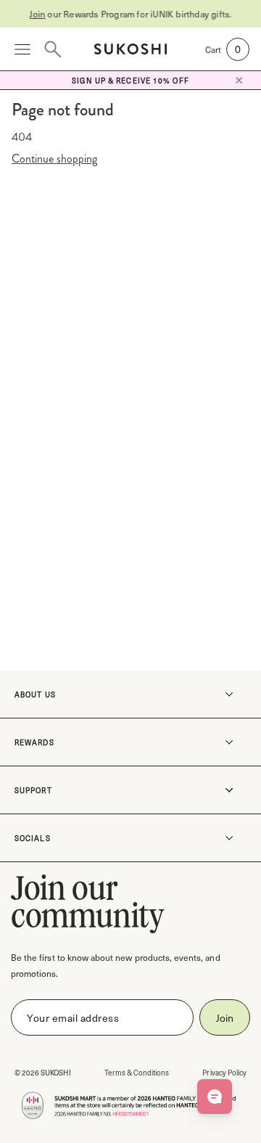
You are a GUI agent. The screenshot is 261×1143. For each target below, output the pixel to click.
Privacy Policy (224, 1072)
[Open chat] (214, 1096)
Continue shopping (54, 159)
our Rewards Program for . (130, 13)
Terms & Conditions (137, 1072)
